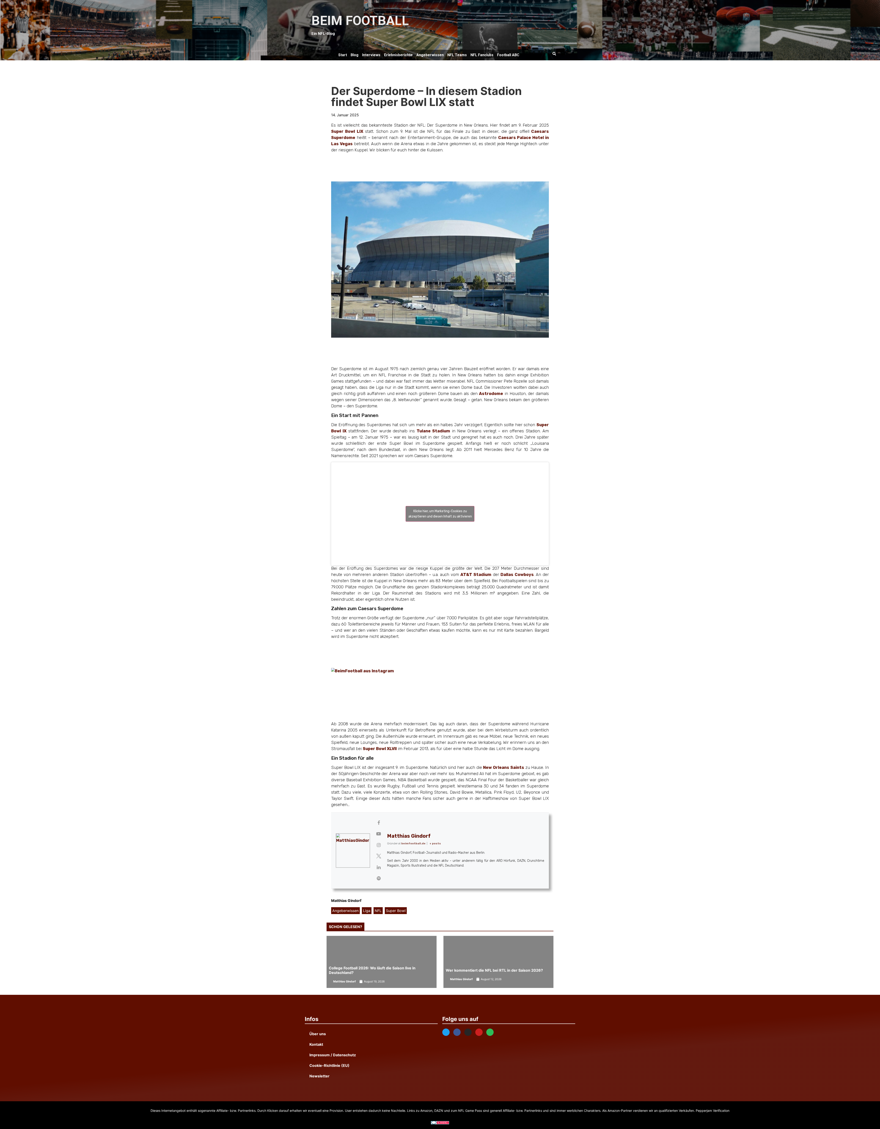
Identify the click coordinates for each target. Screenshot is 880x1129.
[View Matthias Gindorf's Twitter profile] (378, 856)
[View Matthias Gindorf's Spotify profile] (378, 878)
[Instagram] (468, 1032)
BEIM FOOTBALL (360, 20)
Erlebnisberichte (398, 55)
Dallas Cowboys (517, 574)
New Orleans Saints (503, 767)
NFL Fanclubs (481, 55)
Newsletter (319, 1076)
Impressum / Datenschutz (332, 1055)
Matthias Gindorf (409, 836)
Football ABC (508, 55)
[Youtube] (479, 1032)
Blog (354, 55)
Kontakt (316, 1044)
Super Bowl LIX (347, 131)
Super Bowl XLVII (380, 748)
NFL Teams (457, 55)
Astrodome (491, 393)
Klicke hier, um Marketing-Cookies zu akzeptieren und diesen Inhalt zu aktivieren (440, 513)
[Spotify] (490, 1032)
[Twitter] (446, 1032)
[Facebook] (457, 1032)
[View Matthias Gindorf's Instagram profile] (378, 845)
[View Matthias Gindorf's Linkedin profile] (378, 867)
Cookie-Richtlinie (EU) (329, 1065)
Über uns (317, 1034)
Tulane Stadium (433, 431)
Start (342, 55)
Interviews (371, 55)
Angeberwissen (430, 55)
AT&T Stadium (475, 574)
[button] (554, 54)
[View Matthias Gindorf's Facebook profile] (378, 823)
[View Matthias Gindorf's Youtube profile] (378, 834)
